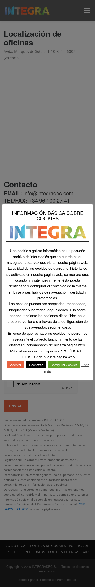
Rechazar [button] (36, 364)
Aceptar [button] (15, 364)
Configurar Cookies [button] (64, 364)
